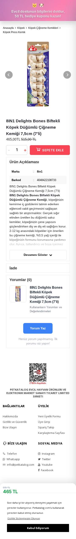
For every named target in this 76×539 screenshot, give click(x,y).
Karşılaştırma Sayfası (51, 433)
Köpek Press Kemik (14, 32)
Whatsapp (13, 459)
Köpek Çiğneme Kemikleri (43, 27)
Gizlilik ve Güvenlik (15, 421)
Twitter (46, 459)
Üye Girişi (44, 421)
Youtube (47, 464)
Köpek (21, 27)
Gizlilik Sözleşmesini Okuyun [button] (23, 518)
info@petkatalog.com (20, 464)
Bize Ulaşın (10, 427)
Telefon (11, 453)
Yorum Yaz (38, 328)
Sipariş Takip (46, 427)
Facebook (46, 470)
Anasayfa (8, 27)
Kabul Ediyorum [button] (38, 528)
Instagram (48, 453)
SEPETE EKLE (53, 150)
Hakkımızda (10, 416)
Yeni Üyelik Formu (49, 416)
